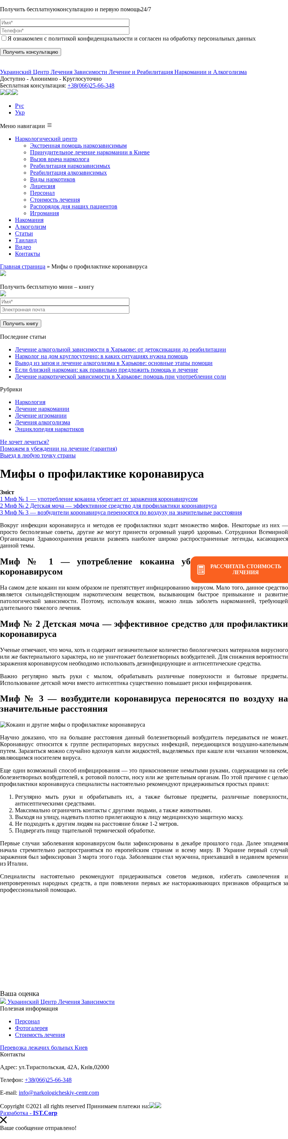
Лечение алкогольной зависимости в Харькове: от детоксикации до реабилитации (120, 349)
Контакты (27, 253)
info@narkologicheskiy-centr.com (59, 1092)
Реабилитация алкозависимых (68, 172)
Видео (23, 247)
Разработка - (28, 1113)
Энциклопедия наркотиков (49, 429)
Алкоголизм (30, 226)
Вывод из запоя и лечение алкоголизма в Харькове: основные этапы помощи (114, 363)
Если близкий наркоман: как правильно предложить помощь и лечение (106, 370)
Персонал (42, 193)
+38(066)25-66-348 (91, 85)
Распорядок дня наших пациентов (73, 206)
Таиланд (26, 240)
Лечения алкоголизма (42, 422)
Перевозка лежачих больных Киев (44, 1047)
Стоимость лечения (55, 199)
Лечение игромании (41, 415)
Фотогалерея (31, 1028)
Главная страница (22, 266)
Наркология (30, 402)
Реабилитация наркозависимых (70, 166)
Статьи (24, 233)
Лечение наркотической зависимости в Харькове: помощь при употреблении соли (120, 376)
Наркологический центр (46, 139)
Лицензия (42, 186)
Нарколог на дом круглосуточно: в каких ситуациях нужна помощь (101, 356)
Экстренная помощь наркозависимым (78, 145)
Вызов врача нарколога (59, 159)
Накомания (29, 220)
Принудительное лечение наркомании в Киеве (90, 152)
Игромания (44, 213)
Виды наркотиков (52, 179)
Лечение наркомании (42, 409)
